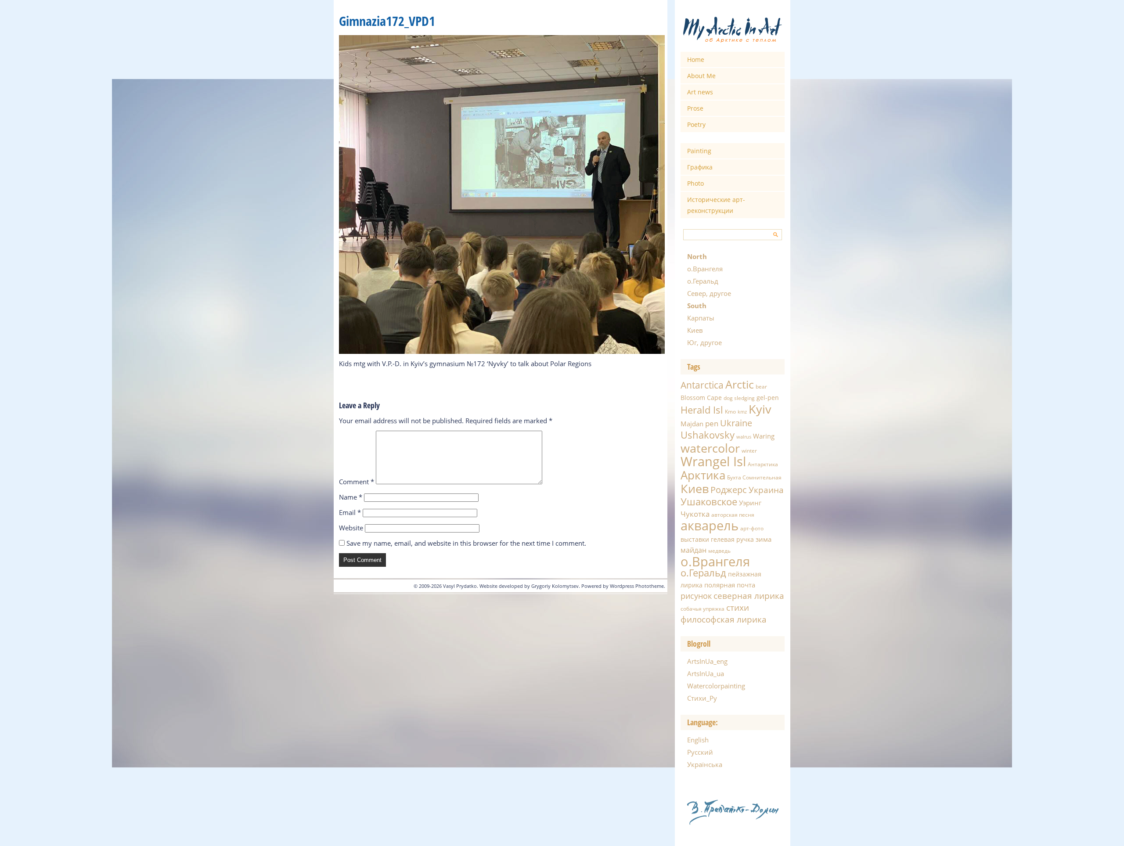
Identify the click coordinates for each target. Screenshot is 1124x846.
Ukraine (736, 423)
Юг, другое (704, 342)
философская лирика (724, 619)
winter (749, 450)
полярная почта (729, 584)
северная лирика (748, 595)
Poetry (696, 124)
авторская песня (732, 514)
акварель (710, 525)
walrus (743, 437)
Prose (695, 108)
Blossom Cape (701, 397)
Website (351, 527)
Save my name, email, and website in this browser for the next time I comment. (466, 543)
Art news (700, 92)
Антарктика (763, 464)
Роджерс (728, 490)
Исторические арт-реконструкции (716, 205)
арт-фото (752, 528)
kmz (742, 412)
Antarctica (702, 384)
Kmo (730, 411)
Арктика (703, 475)
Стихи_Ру (702, 698)
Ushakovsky (708, 434)
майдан (693, 550)
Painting (699, 151)
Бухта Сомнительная (754, 477)
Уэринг (750, 502)
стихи (737, 607)
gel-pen (768, 397)
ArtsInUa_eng (707, 661)
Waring (764, 436)
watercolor (710, 448)
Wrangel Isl (713, 461)
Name (350, 497)
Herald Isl (702, 409)
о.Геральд (702, 281)
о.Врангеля (705, 268)
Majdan (692, 423)
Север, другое (709, 293)
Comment (356, 481)
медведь (719, 550)
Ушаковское (709, 501)
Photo (695, 183)
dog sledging (739, 398)
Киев (695, 330)
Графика (700, 167)
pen (711, 423)
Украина (766, 490)
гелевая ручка (732, 539)
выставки (695, 539)
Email (350, 512)
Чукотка (695, 514)
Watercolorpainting (716, 685)
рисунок (696, 595)
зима (763, 539)
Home (695, 59)
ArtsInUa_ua (705, 673)
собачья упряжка (702, 608)
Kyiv (760, 409)
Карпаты (700, 317)
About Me (701, 76)
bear (761, 386)
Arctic (739, 384)
